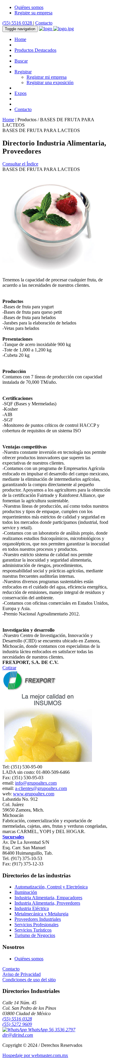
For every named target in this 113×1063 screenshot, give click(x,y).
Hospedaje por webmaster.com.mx (35, 1055)
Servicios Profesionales (36, 924)
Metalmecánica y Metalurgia (41, 913)
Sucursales (13, 836)
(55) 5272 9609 (17, 1024)
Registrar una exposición (50, 82)
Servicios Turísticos (33, 929)
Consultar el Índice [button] (20, 163)
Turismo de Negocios (34, 935)
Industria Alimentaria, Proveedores (47, 903)
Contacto (43, 22)
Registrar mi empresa (47, 77)
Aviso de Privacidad (21, 974)
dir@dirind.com (17, 1035)
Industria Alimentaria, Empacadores (48, 897)
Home (20, 39)
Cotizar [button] (9, 667)
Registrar (23, 71)
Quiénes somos (28, 7)
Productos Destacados (35, 50)
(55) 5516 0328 (17, 22)
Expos (20, 93)
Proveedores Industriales (37, 919)
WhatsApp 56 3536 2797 (51, 1029)
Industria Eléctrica (31, 908)
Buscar (21, 60)
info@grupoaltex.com (36, 783)
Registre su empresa (33, 12)
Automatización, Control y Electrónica (51, 886)
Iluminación (25, 892)
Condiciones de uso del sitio (29, 979)
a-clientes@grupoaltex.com (41, 788)
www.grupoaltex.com (33, 793)
